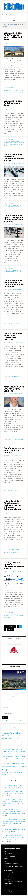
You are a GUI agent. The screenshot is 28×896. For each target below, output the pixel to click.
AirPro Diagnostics (15, 614)
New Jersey (21, 763)
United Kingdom (19, 772)
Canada (11, 749)
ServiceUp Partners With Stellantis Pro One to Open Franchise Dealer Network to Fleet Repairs (13, 801)
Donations (9, 756)
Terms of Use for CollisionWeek (13, 866)
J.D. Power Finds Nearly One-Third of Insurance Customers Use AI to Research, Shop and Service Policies (14, 821)
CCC (14, 751)
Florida (3, 759)
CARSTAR (10, 751)
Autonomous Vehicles (6, 745)
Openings (10, 271)
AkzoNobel (22, 738)
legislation (17, 759)
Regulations (19, 769)
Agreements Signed (19, 550)
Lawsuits (11, 759)
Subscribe (5, 721)
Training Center (17, 271)
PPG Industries (13, 769)
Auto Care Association (14, 741)
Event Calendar (8, 879)
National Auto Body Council (13, 761)
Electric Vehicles (21, 756)
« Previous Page (9, 626)
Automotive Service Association (15, 743)
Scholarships (8, 772)
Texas (5, 145)
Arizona (6, 615)
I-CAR (6, 759)
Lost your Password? (15, 721)
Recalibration (18, 144)
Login (5, 851)
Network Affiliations (9, 92)
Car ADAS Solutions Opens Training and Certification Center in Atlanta (13, 218)
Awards (13, 745)
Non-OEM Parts (13, 766)
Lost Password (8, 853)
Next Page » (10, 629)
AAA (3, 733)
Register (6, 858)
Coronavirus (18, 754)
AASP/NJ (6, 733)
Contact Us (7, 875)
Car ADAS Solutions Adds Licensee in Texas (13, 103)
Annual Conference (6, 741)
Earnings (14, 756)
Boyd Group (19, 747)
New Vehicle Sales (6, 766)
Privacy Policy (8, 877)
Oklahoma (17, 324)
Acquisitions (16, 733)
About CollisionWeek (10, 873)
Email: (4, 702)
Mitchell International (10, 553)
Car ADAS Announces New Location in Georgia (14, 450)
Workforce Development (8, 774)
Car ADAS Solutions (19, 90)
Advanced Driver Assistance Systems (12, 735)
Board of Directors (11, 747)
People (22, 439)
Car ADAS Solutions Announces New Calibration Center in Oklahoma (14, 283)
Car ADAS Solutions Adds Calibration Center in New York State (13, 36)
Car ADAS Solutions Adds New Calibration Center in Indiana (14, 157)
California (13, 376)
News (11, 87)
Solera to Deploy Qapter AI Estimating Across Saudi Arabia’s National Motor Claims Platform (11, 811)
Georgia (6, 271)
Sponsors (6, 861)
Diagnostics (17, 552)
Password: (5, 708)
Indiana (5, 206)
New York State (19, 92)
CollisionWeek (14, 6)
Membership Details (9, 856)
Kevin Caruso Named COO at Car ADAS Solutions (14, 389)
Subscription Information (11, 863)
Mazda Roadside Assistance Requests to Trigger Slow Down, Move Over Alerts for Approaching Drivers (13, 838)
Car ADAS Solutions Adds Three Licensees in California (13, 336)
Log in (19, 891)
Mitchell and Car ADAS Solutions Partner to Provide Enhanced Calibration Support (13, 505)
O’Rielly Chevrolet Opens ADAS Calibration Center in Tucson (14, 565)
